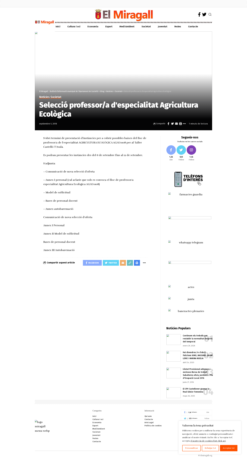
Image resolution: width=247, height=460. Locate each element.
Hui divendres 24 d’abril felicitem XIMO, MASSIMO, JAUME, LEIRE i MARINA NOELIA (198, 355)
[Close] (238, 423)
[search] (210, 14)
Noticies (44, 97)
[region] (209, 437)
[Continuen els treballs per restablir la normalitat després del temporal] (173, 339)
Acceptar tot (229, 448)
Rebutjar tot (210, 448)
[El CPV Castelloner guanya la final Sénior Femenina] (173, 392)
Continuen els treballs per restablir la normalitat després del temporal (197, 338)
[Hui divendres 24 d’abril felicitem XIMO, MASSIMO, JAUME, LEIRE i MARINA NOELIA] (173, 356)
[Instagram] (191, 153)
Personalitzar (191, 448)
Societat (55, 97)
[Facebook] (199, 14)
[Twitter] (204, 14)
